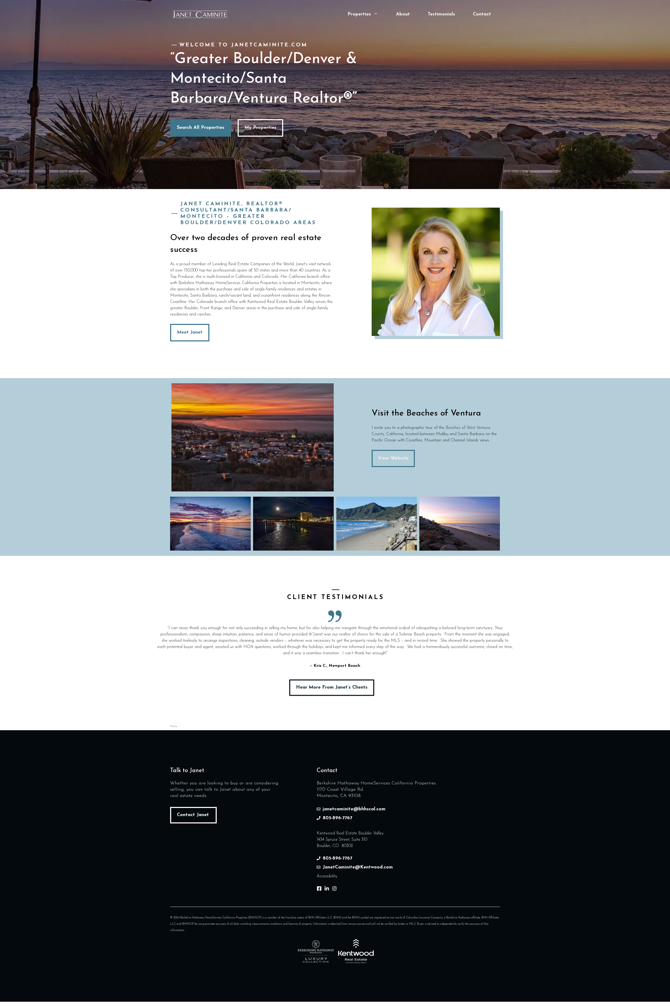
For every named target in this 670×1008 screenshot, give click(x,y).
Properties (359, 14)
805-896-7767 (337, 818)
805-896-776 (336, 858)
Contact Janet (193, 815)
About (403, 14)
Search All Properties (200, 127)
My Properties (260, 127)
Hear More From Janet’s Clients (331, 687)
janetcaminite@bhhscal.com (354, 809)
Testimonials (441, 14)
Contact (482, 14)
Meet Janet (190, 332)
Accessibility (327, 876)
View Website (393, 458)
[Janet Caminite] (200, 14)
